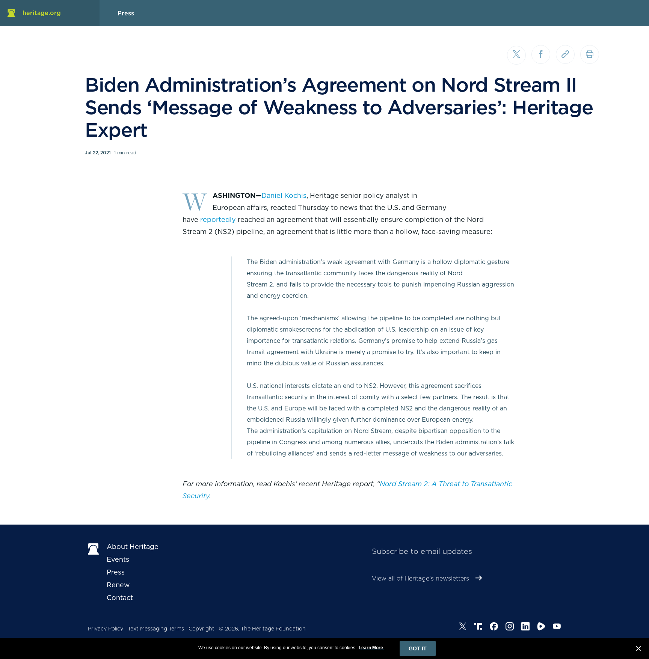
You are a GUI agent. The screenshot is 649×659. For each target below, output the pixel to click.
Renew (118, 585)
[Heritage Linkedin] (525, 627)
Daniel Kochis (283, 195)
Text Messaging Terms (156, 629)
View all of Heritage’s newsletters (420, 578)
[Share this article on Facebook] (540, 54)
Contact (120, 598)
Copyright (201, 629)
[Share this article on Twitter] (516, 55)
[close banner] (638, 649)
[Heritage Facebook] (494, 627)
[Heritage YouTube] (557, 627)
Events (118, 559)
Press (116, 572)
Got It (418, 648)
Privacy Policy (105, 629)
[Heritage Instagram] (510, 627)
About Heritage (132, 546)
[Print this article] (589, 54)
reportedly (218, 219)
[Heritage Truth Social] (478, 627)
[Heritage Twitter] (462, 627)
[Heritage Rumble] (541, 627)
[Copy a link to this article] (565, 54)
